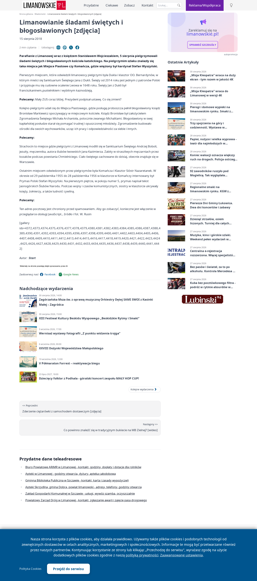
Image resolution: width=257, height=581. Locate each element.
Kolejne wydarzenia (142, 389)
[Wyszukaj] (179, 5)
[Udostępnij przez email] (65, 47)
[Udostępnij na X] (71, 47)
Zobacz (129, 5)
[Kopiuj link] (58, 47)
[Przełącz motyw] (231, 5)
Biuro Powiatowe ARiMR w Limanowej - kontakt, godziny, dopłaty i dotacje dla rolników (83, 467)
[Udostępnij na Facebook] (77, 47)
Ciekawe (112, 5)
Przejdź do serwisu (68, 568)
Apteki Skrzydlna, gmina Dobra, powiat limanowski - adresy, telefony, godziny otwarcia (83, 487)
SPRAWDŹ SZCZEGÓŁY (202, 45)
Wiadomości (40, 14)
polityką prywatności (142, 555)
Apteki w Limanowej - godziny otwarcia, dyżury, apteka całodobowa (70, 474)
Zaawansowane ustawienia (181, 555)
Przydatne (91, 5)
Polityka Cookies (30, 568)
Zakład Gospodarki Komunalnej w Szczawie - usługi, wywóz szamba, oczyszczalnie (80, 493)
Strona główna (26, 14)
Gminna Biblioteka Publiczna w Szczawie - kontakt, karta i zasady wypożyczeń (77, 480)
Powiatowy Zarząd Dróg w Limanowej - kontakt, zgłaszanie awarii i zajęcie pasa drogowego (86, 500)
